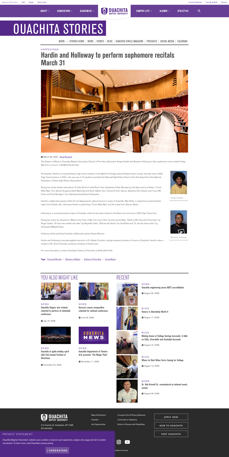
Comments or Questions (127, 420)
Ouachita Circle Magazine (129, 41)
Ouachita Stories (58, 29)
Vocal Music (110, 259)
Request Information (10, 2)
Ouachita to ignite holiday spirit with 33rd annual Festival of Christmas (55, 355)
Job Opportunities (98, 424)
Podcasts (152, 41)
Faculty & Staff (211, 2)
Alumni (164, 10)
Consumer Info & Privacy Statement (131, 415)
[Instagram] (119, 443)
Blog (109, 41)
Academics (86, 10)
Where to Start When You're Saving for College (162, 360)
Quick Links (41, 2)
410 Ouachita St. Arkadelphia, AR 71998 (57, 425)
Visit (23, 2)
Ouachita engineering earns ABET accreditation (163, 287)
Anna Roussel (66, 157)
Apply (31, 2)
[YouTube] (127, 443)
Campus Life (143, 10)
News (90, 41)
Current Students (195, 2)
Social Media (167, 41)
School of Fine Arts (92, 259)
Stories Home (76, 41)
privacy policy (47, 443)
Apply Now (171, 417)
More (62, 41)
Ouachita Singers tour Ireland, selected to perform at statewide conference (55, 311)
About (44, 10)
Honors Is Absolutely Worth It (155, 311)
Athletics (183, 10)
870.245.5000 (46, 428)
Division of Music (72, 259)
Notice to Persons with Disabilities (131, 424)
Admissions (63, 10)
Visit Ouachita (171, 434)
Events (100, 41)
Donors (224, 2)
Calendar (182, 41)
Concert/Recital (54, 259)
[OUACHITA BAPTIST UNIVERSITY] (114, 13)
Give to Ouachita (171, 426)
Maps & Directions (98, 415)
